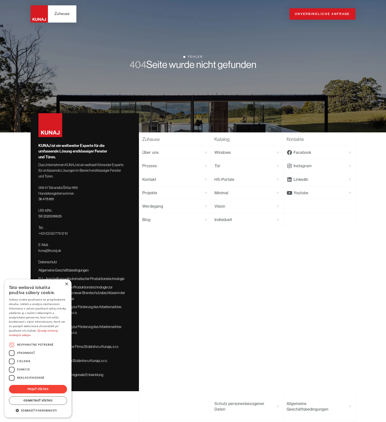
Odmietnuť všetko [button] (37, 400)
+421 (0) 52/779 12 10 (53, 233)
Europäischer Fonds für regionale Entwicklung (70, 375)
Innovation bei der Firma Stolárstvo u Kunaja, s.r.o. (72, 361)
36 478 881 (46, 199)
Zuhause (151, 139)
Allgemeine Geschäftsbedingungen (63, 270)
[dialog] (37, 348)
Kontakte (295, 139)
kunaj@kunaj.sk (49, 251)
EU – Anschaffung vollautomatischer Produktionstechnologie (81, 279)
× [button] (66, 284)
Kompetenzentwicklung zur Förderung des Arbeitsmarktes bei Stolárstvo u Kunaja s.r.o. (79, 310)
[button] (38, 410)
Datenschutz (47, 262)
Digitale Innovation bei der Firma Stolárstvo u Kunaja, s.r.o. (78, 347)
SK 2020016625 (50, 216)
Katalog (221, 139)
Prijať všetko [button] (37, 389)
